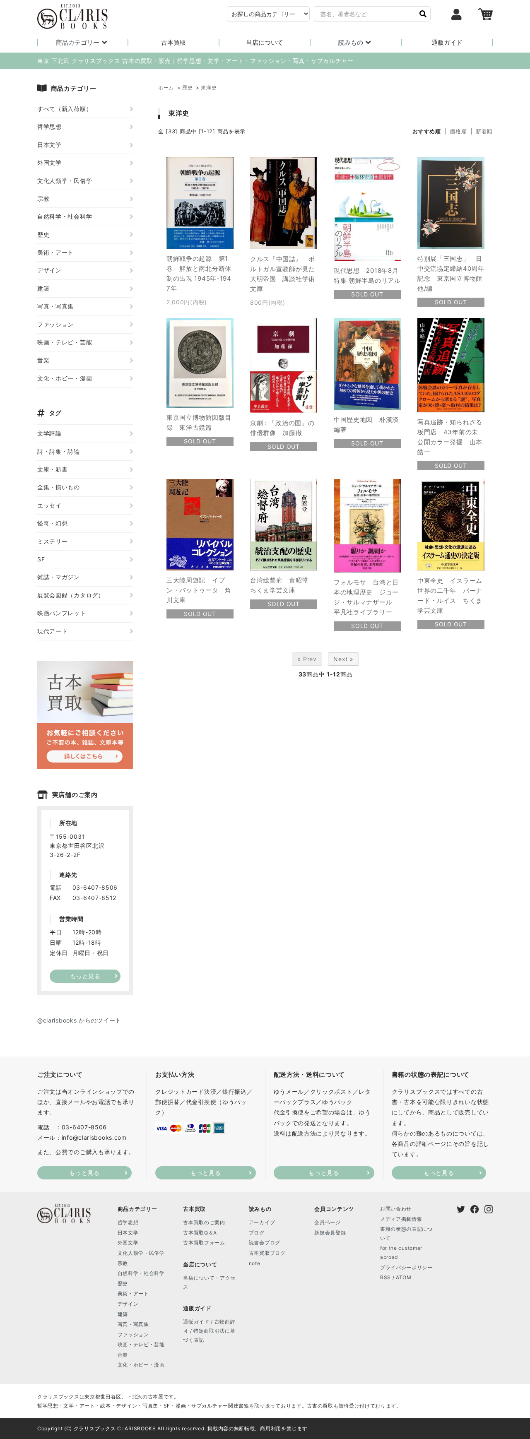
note (254, 1263)
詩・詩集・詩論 (58, 451)
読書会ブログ (264, 1242)
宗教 (43, 198)
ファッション (55, 324)
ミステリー (52, 541)
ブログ (257, 1233)
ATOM (404, 1277)
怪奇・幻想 (52, 523)
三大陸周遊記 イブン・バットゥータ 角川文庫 (198, 590)
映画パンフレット (61, 612)
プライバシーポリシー (406, 1267)
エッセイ (49, 505)
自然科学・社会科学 (64, 216)
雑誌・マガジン (58, 576)
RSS (385, 1277)
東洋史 (209, 87)
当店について (264, 42)
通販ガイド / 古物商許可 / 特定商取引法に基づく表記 (209, 1331)
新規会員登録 (330, 1233)
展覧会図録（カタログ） (70, 595)
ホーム (166, 87)
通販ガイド (447, 42)
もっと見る (84, 1172)
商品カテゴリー (77, 42)
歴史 (187, 87)
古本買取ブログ (267, 1253)
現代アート (52, 631)
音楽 (43, 359)
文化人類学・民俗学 (64, 180)
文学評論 (49, 433)
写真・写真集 (55, 306)
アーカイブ (262, 1222)
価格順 (458, 131)
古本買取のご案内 (204, 1222)
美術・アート (55, 252)
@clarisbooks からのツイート (79, 1020)
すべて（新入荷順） (64, 108)
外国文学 (49, 162)
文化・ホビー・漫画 (64, 378)
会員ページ (327, 1222)
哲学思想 (49, 126)
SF (41, 559)
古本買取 (173, 42)
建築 (43, 288)
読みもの (350, 42)
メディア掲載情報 (401, 1219)
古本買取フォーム (204, 1242)
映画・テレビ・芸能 (64, 342)
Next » (343, 658)
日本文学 (49, 144)
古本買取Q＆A (200, 1233)
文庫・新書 (52, 469)
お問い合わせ (396, 1209)
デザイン (49, 270)
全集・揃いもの (58, 487)
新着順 (484, 131)
